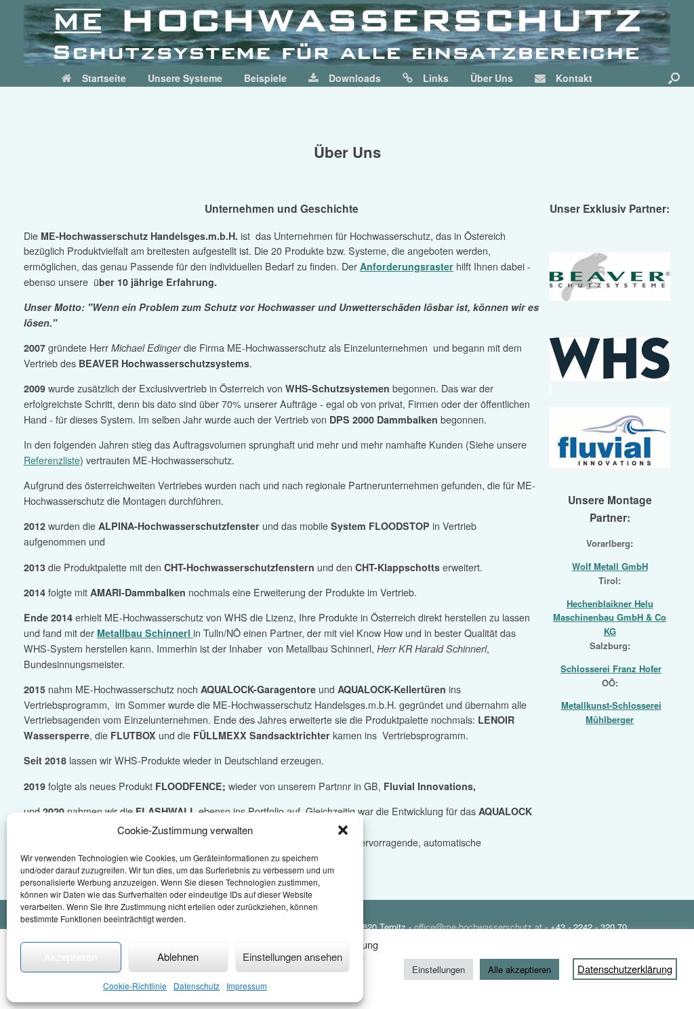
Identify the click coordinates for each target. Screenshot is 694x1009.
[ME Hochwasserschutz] (347, 34)
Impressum (246, 985)
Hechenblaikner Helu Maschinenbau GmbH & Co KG (609, 617)
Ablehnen (178, 956)
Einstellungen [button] (438, 969)
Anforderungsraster (406, 266)
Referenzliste (52, 460)
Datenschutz (197, 985)
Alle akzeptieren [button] (519, 969)
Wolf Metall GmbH (610, 566)
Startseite (104, 78)
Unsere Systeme (185, 78)
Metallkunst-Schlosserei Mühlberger (611, 712)
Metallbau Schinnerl (145, 633)
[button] (343, 830)
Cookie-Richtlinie (135, 985)
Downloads (355, 78)
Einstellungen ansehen (292, 956)
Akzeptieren (70, 956)
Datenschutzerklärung (624, 969)
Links (436, 78)
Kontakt (574, 78)
